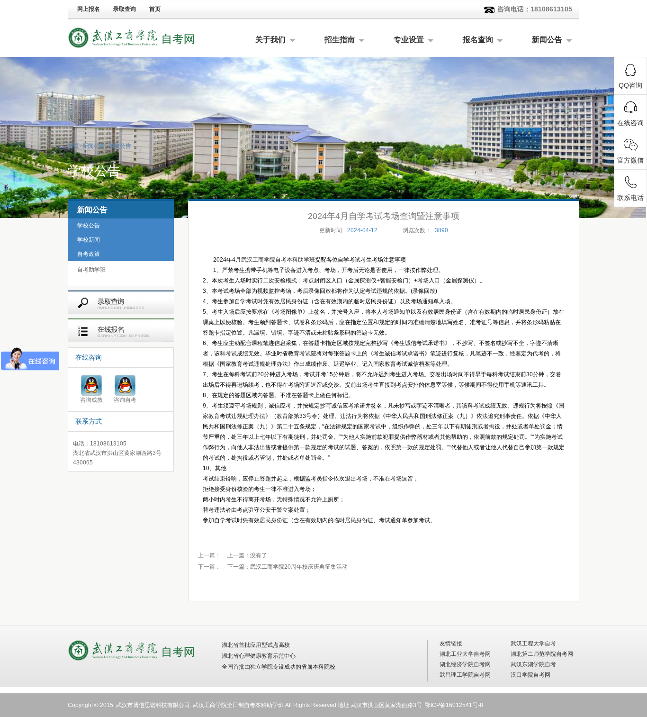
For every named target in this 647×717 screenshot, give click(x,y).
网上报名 (88, 9)
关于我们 (270, 40)
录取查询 (124, 9)
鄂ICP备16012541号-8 (454, 705)
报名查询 (478, 40)
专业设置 (409, 40)
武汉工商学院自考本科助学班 (278, 259)
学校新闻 (88, 239)
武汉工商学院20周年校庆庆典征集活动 (287, 566)
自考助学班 (91, 269)
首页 (155, 9)
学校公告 (119, 146)
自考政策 (88, 254)
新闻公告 (547, 40)
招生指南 (339, 40)
